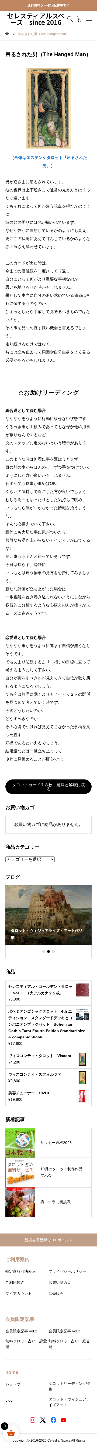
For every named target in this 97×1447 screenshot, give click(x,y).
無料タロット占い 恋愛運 (26, 1344)
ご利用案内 (17, 1259)
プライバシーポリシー (67, 1271)
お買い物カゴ (59, 1282)
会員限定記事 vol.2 (21, 1331)
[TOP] (90, 1440)
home (11, 1372)
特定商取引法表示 (20, 1271)
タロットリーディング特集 (69, 1386)
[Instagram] (33, 1420)
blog (9, 1400)
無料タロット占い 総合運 (69, 1344)
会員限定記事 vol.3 (64, 1331)
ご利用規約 (14, 1282)
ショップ (12, 1384)
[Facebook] (53, 1420)
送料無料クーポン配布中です (48, 5)
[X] (43, 1420)
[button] (43, 951)
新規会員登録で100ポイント (50, 1240)
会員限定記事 (19, 1319)
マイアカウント (18, 1293)
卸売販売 (56, 1293)
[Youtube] (64, 1420)
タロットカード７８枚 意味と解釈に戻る (48, 786)
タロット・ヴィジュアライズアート (69, 1402)
